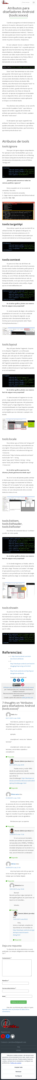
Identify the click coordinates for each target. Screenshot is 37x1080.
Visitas (18, 1050)
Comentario (6, 958)
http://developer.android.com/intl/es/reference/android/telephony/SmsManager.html (22, 780)
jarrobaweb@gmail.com (17, 1042)
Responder (10, 757)
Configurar (18, 1076)
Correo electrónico (9, 988)
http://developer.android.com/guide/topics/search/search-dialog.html (23, 932)
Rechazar (18, 1071)
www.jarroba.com (27, 697)
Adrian (13, 864)
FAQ (18, 1047)
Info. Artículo (26, 2)
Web (3, 996)
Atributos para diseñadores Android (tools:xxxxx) (18, 687)
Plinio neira (15, 794)
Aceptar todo (19, 1067)
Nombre (5, 980)
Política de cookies (15, 1063)
